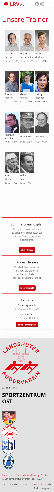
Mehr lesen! (27, 249)
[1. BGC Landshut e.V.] (27, 447)
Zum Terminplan (27, 324)
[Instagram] (42, 4)
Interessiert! (27, 287)
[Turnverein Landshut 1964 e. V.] (27, 418)
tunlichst (40, 484)
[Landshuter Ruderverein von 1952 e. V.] (27, 432)
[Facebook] (37, 4)
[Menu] (48, 4)
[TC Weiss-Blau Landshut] (27, 462)
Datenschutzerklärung (27, 475)
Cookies (45, 475)
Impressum (8, 475)
